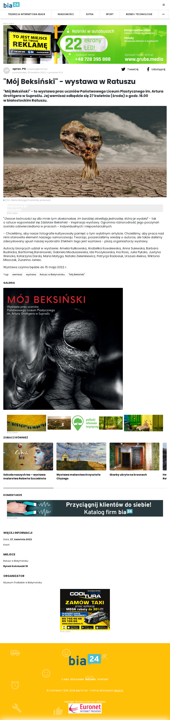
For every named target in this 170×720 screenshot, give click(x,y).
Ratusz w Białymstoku (52, 274)
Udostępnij (158, 69)
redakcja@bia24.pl (37, 69)
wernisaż (17, 274)
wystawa (31, 274)
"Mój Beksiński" (77, 274)
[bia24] (11, 4)
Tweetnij (133, 69)
